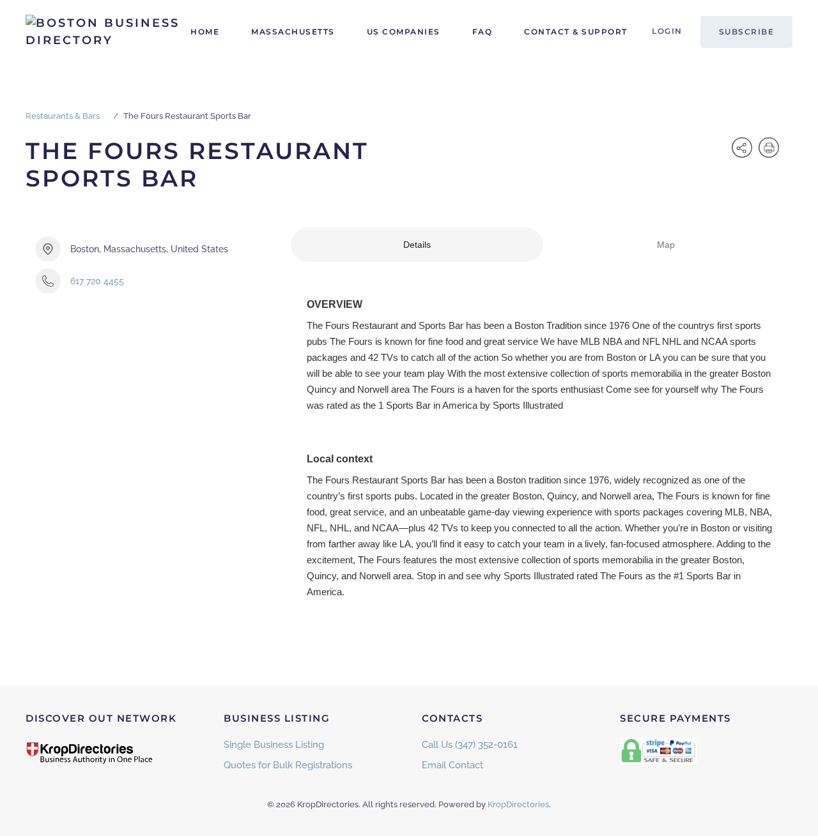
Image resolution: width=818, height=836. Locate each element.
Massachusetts (293, 31)
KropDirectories (518, 804)
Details (417, 244)
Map (666, 244)
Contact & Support (576, 31)
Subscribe (747, 31)
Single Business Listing (274, 744)
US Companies (403, 31)
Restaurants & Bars (63, 116)
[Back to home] (105, 32)
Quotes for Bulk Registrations (288, 765)
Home (204, 31)
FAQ (482, 31)
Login (667, 31)
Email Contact (452, 765)
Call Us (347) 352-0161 (470, 744)
